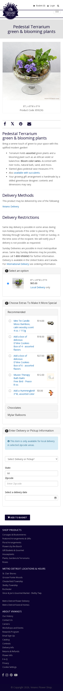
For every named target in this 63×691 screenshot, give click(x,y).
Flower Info (7, 655)
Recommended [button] (16, 312)
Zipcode (9, 478)
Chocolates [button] (14, 408)
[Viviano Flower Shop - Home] (10, 14)
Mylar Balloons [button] (17, 415)
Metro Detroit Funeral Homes (15, 604)
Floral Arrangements (11, 542)
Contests (6, 643)
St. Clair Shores (9, 573)
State (7, 467)
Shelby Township (10, 585)
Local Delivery (37, 287)
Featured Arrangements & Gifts (16, 538)
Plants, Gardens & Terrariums (15, 558)
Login (52, 5)
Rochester (7, 589)
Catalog (6, 639)
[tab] (31, 312)
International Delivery (18, 263)
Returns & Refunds (10, 651)
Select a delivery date (16, 492)
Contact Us (7, 620)
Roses (5, 562)
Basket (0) (40, 5)
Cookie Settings (9, 667)
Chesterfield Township (12, 581)
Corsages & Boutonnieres (14, 534)
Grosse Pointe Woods (12, 577)
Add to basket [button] (18, 517)
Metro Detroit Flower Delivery (15, 601)
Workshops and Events (12, 628)
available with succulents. (27, 172)
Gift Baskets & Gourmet (13, 550)
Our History (7, 616)
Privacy (5, 663)
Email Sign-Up (8, 635)
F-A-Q (5, 659)
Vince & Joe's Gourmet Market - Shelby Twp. (22, 593)
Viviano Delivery (10, 206)
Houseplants (8, 554)
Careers (6, 624)
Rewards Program (10, 631)
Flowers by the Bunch (12, 546)
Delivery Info (8, 647)
